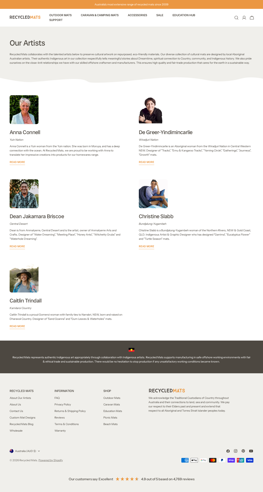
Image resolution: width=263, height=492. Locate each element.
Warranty (60, 430)
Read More (17, 162)
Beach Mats (110, 424)
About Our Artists (20, 398)
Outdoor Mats (111, 398)
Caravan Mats (111, 404)
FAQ (57, 398)
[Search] (236, 18)
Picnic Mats (110, 417)
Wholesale (16, 430)
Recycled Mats (28, 460)
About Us (15, 404)
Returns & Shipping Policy (70, 411)
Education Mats (112, 411)
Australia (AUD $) (25, 451)
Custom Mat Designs (22, 417)
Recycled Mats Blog (21, 424)
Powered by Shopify (51, 460)
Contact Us (16, 411)
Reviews (59, 417)
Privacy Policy (62, 404)
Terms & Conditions (66, 424)
